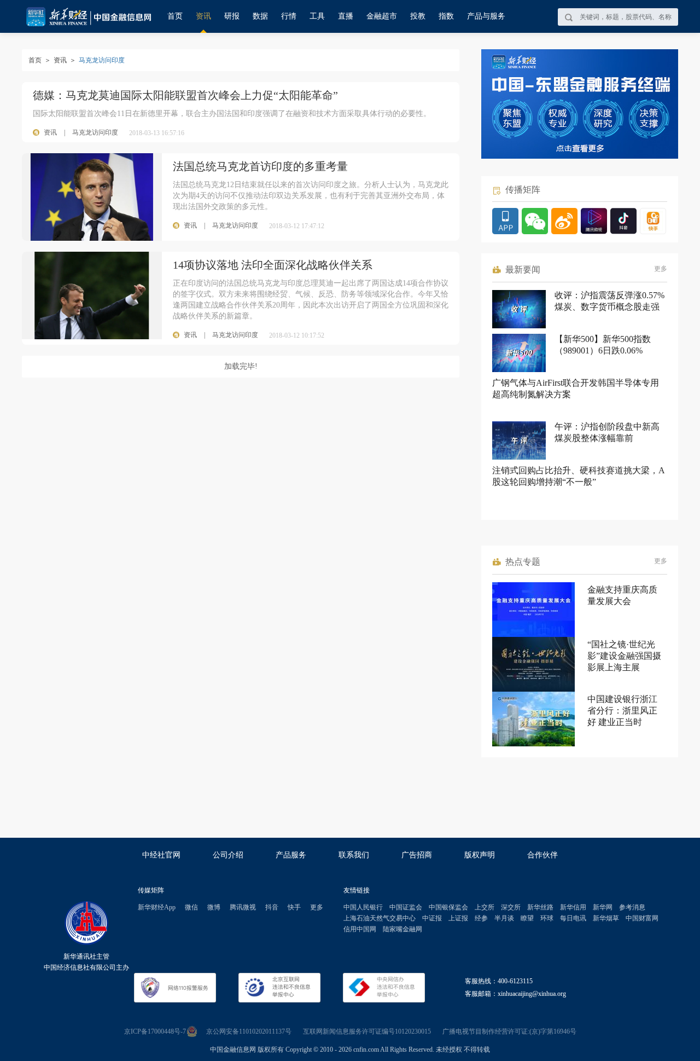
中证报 (432, 918)
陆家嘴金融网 (402, 929)
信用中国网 (359, 929)
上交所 (484, 907)
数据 (260, 16)
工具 (317, 16)
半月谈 (504, 918)
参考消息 (632, 907)
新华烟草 (606, 918)
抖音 (271, 907)
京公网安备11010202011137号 (248, 1031)
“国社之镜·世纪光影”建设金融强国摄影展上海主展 (624, 656)
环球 (546, 918)
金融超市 (381, 16)
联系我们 (354, 855)
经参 (481, 918)
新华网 (602, 907)
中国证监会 (405, 907)
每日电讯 (573, 918)
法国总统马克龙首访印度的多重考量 (260, 166)
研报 (232, 16)
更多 (660, 269)
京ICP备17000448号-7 (155, 1031)
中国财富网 (642, 918)
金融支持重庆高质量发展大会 (622, 595)
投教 (417, 16)
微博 (213, 907)
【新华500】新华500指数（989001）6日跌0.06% (603, 344)
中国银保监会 (448, 907)
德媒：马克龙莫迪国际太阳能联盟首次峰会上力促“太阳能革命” (185, 95)
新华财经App (157, 907)
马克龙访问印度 (95, 132)
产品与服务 (486, 16)
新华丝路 (540, 907)
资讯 (203, 16)
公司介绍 (228, 855)
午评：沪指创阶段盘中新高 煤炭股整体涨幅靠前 (607, 432)
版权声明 (479, 855)
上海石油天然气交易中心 (379, 918)
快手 (294, 907)
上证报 (458, 918)
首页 (175, 16)
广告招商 (416, 855)
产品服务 (291, 855)
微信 (191, 907)
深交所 (511, 907)
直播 (345, 16)
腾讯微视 (243, 907)
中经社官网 (161, 855)
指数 (446, 16)
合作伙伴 (542, 855)
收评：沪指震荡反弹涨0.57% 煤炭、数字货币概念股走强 (609, 301)
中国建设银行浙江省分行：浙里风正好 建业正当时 (622, 710)
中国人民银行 (363, 907)
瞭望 (527, 918)
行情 (288, 16)
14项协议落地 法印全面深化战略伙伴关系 (272, 265)
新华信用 (573, 907)
